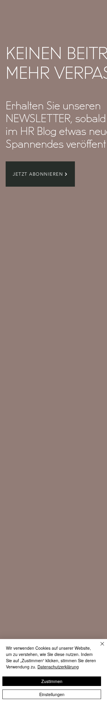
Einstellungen (51, 694)
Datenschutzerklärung (58, 667)
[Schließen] (99, 647)
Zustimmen (51, 681)
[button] (40, 174)
